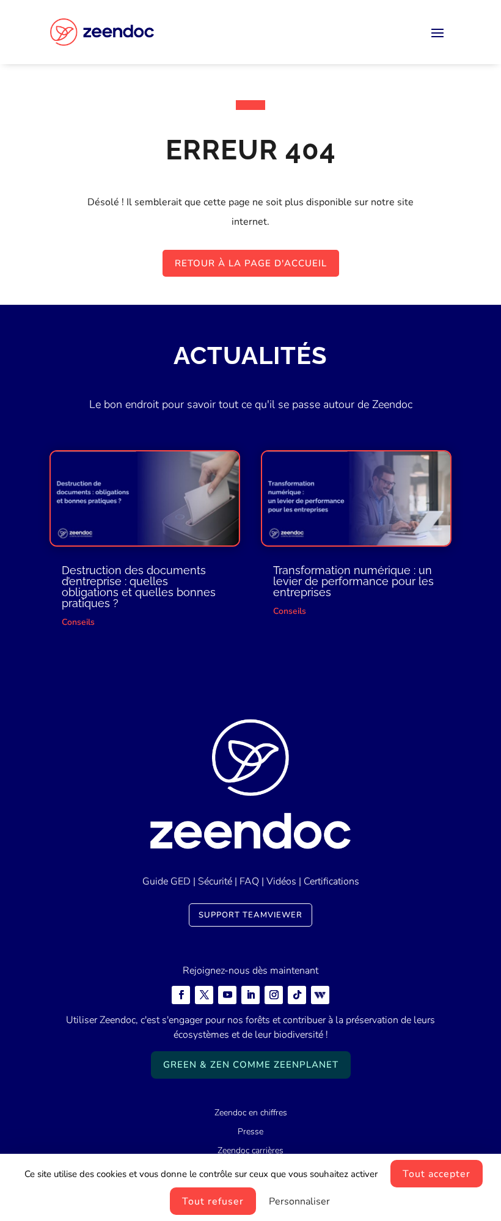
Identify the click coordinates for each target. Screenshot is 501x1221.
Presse (250, 1131)
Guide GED (166, 881)
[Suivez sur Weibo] (320, 995)
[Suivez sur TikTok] (297, 995)
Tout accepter (436, 1174)
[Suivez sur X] (204, 995)
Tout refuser (213, 1201)
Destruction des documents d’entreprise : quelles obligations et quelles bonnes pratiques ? (139, 587)
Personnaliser (299, 1201)
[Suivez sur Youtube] (227, 995)
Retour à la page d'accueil (251, 263)
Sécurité (215, 881)
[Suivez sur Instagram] (274, 995)
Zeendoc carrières (250, 1150)
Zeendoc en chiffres (250, 1112)
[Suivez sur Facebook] (181, 995)
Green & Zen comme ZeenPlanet (250, 1065)
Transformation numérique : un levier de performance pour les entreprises (353, 581)
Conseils (78, 622)
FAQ (249, 881)
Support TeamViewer (250, 914)
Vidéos (281, 881)
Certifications (331, 881)
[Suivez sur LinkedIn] (250, 995)
